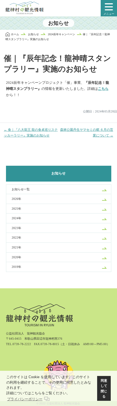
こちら (103, 89)
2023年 (16, 228)
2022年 (16, 237)
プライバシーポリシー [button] (24, 399)
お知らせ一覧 (21, 189)
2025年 (16, 208)
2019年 (16, 266)
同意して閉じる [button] (104, 388)
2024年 (16, 218)
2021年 (16, 247)
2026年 (16, 198)
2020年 (16, 257)
